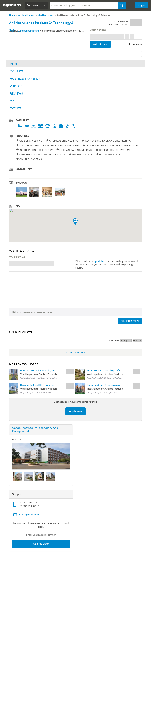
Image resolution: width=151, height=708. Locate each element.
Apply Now (75, 411)
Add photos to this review (34, 312)
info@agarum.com (29, 514)
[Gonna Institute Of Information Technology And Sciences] (80, 389)
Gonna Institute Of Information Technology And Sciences (118, 385)
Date (136, 340)
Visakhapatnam (46, 15)
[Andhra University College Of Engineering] (80, 374)
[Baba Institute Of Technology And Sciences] (13, 374)
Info (13, 64)
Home (12, 15)
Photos (16, 86)
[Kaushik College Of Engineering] (13, 389)
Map (13, 101)
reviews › (137, 44)
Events (15, 108)
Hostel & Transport (26, 78)
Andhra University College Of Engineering (109, 370)
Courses (16, 71)
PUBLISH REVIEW (130, 321)
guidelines (100, 261)
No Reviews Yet (75, 352)
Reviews (16, 93)
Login (141, 5)
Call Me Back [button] (41, 543)
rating (124, 340)
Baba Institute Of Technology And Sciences (44, 370)
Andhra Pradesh (26, 15)
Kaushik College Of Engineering (37, 385)
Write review (100, 44)
